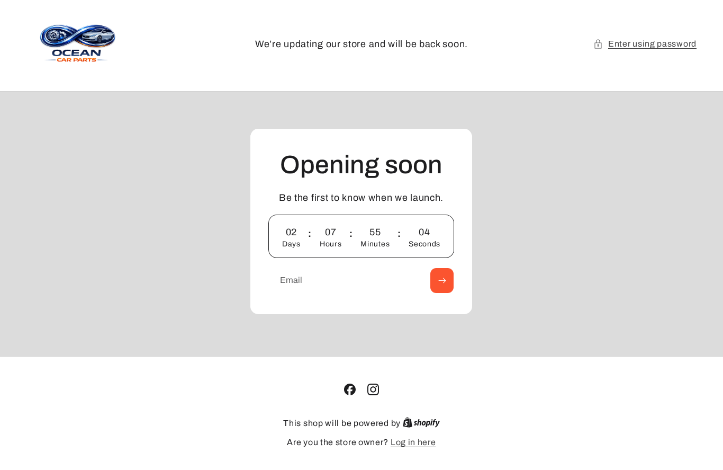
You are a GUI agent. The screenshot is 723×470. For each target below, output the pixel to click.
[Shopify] (421, 423)
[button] (645, 44)
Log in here (413, 442)
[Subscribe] (442, 280)
